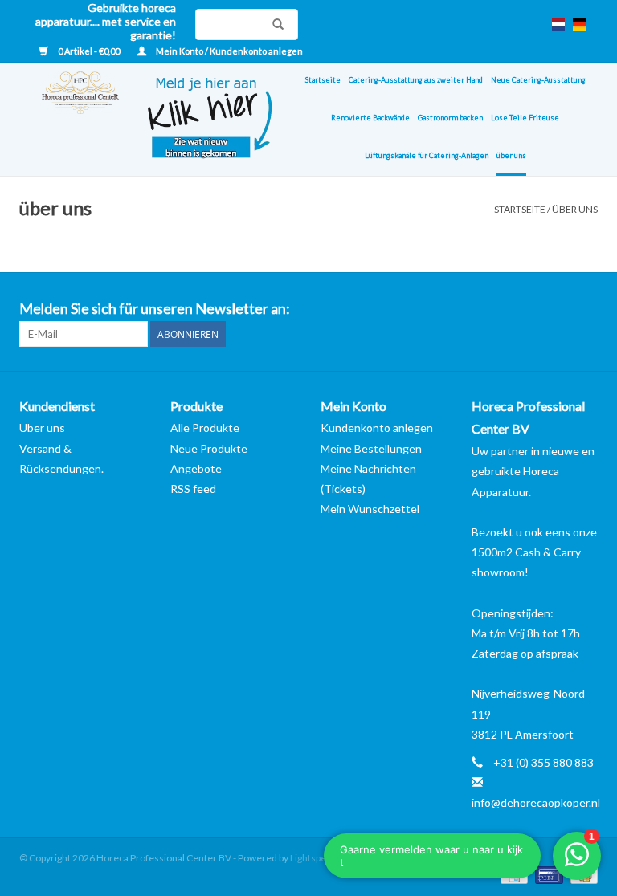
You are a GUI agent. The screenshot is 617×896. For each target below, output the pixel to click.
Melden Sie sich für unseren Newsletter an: (154, 308)
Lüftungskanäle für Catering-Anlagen (426, 155)
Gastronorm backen (450, 117)
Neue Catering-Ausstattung (538, 79)
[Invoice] (512, 874)
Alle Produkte (204, 427)
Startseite (323, 79)
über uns (511, 155)
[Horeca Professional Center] (70, 119)
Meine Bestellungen (371, 448)
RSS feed (193, 488)
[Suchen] (274, 24)
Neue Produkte (208, 448)
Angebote (196, 468)
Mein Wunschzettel (370, 508)
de (579, 24)
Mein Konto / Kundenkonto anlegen (228, 51)
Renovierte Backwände (370, 117)
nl (558, 24)
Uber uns (42, 427)
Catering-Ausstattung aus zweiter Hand (416, 79)
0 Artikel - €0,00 (88, 51)
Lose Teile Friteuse (525, 117)
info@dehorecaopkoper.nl (536, 802)
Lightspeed (313, 858)
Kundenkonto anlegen (377, 427)
